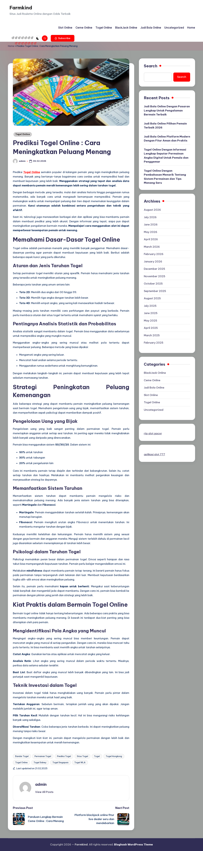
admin (41, 784)
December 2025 (154, 269)
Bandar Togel (22, 756)
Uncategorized (153, 410)
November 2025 (154, 276)
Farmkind (21, 8)
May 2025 (150, 320)
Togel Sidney (40, 762)
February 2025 (153, 343)
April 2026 (151, 239)
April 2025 (151, 328)
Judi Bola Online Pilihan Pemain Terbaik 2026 (165, 125)
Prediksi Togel (64, 756)
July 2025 (150, 306)
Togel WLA (79, 762)
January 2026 (153, 261)
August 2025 (152, 298)
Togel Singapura (60, 762)
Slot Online (151, 395)
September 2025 (155, 291)
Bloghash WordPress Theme (133, 844)
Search (150, 66)
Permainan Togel (43, 756)
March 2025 (152, 335)
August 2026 (152, 210)
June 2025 (150, 313)
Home (11, 46)
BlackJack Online (155, 373)
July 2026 (150, 217)
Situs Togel (82, 756)
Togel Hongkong (114, 756)
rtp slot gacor (153, 433)
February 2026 (153, 254)
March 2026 (152, 246)
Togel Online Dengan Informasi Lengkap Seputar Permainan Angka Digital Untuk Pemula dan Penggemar (166, 156)
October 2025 (153, 283)
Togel (97, 756)
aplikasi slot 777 (154, 454)
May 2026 (150, 232)
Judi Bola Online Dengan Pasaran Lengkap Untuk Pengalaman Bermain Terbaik (167, 110)
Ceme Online (152, 380)
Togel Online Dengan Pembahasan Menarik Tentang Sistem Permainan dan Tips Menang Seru (165, 177)
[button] (62, 38)
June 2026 (150, 224)
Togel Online (22, 134)
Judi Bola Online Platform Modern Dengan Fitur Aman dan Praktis (167, 138)
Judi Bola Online (154, 387)
